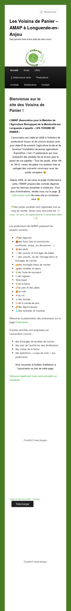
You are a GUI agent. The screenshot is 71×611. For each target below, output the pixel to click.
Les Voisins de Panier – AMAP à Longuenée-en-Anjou (34, 27)
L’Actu (37, 70)
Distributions (30, 84)
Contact (45, 84)
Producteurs (42, 77)
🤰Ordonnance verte (20, 77)
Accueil (14, 70)
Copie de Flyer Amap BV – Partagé (24, 499)
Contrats (14, 84)
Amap (26, 70)
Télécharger (22, 504)
